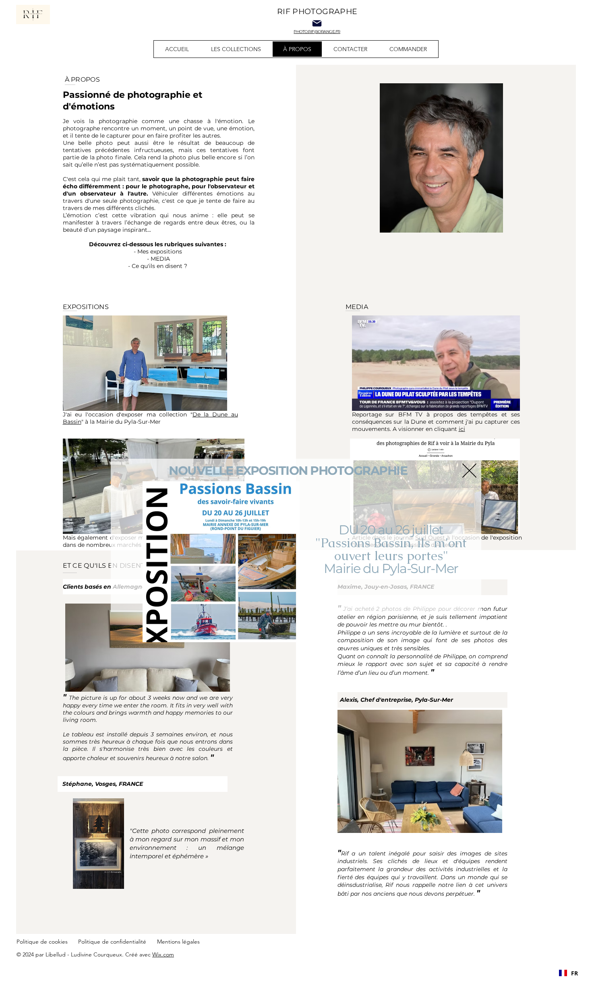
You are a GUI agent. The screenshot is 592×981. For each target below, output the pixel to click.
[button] (469, 471)
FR (574, 973)
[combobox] (568, 973)
